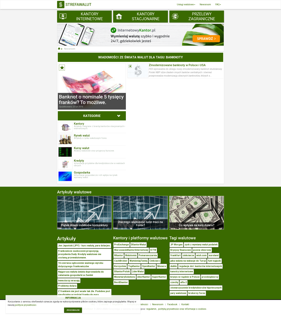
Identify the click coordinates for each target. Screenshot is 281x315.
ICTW (153, 250)
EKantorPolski (122, 271)
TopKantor (134, 266)
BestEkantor (121, 282)
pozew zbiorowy (202, 250)
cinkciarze (188, 255)
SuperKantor (159, 276)
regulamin (151, 309)
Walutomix (131, 255)
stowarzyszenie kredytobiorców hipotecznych (196, 287)
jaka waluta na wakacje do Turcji (188, 260)
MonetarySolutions (124, 276)
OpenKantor (148, 266)
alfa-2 (183, 282)
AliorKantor (143, 276)
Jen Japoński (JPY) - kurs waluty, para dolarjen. (84, 245)
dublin (173, 266)
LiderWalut (138, 271)
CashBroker (120, 260)
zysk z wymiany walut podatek (201, 244)
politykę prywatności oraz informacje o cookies (182, 309)
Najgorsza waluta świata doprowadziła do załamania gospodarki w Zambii (81, 273)
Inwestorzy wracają (69, 280)
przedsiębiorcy (210, 276)
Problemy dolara (67, 285)
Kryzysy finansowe (180, 250)
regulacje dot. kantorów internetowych (200, 266)
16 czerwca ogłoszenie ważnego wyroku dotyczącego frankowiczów (80, 265)
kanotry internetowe (181, 271)
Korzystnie (120, 266)
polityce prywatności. (26, 305)
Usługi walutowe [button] (185, 4)
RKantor (118, 255)
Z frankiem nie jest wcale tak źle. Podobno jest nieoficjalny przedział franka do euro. (84, 293)
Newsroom (205, 4)
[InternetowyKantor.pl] (140, 34)
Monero (161, 266)
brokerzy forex (196, 293)
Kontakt (185, 304)
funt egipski (214, 260)
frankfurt (175, 255)
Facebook (172, 304)
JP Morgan (176, 244)
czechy (174, 282)
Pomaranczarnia (148, 255)
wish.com (201, 255)
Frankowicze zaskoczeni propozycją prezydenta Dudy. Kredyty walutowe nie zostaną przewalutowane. (79, 254)
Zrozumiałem (73, 310)
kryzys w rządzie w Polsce (185, 276)
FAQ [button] (217, 4)
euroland (214, 255)
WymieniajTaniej (138, 260)
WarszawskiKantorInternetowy (131, 250)
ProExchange (121, 244)
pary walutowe (178, 293)
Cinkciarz (154, 260)
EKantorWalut (138, 244)
